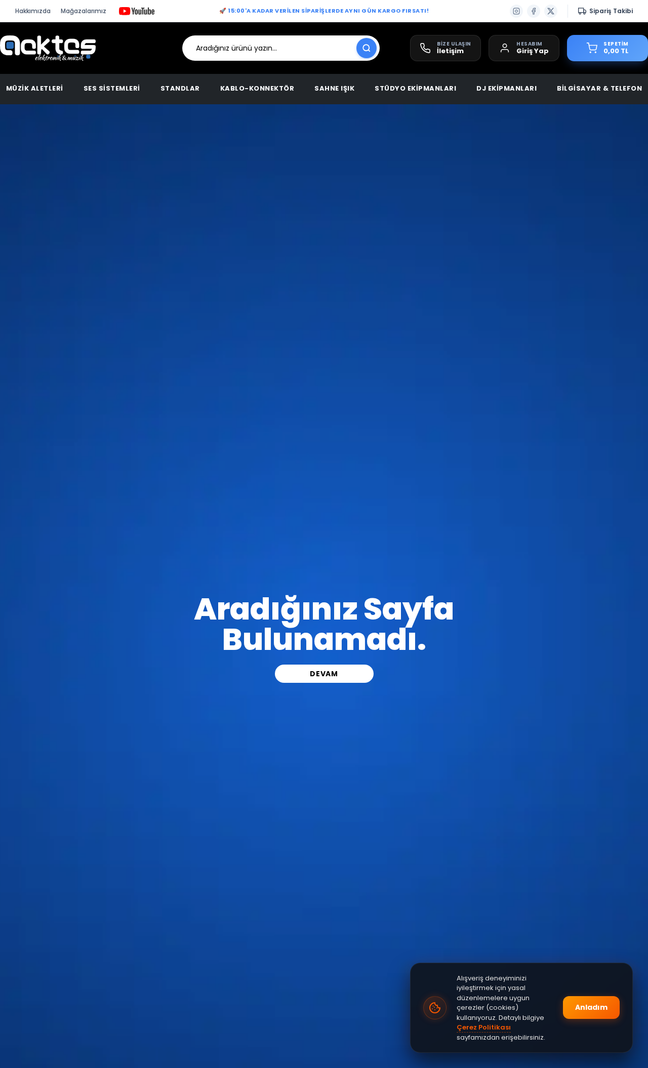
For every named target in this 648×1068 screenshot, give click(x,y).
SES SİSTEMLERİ (112, 88)
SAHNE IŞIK (334, 88)
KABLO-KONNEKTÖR (257, 88)
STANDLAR (180, 88)
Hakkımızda (33, 11)
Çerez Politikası (484, 1027)
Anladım (591, 1007)
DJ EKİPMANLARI (506, 88)
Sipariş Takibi (611, 11)
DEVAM (324, 674)
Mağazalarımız (83, 11)
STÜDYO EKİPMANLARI (415, 88)
